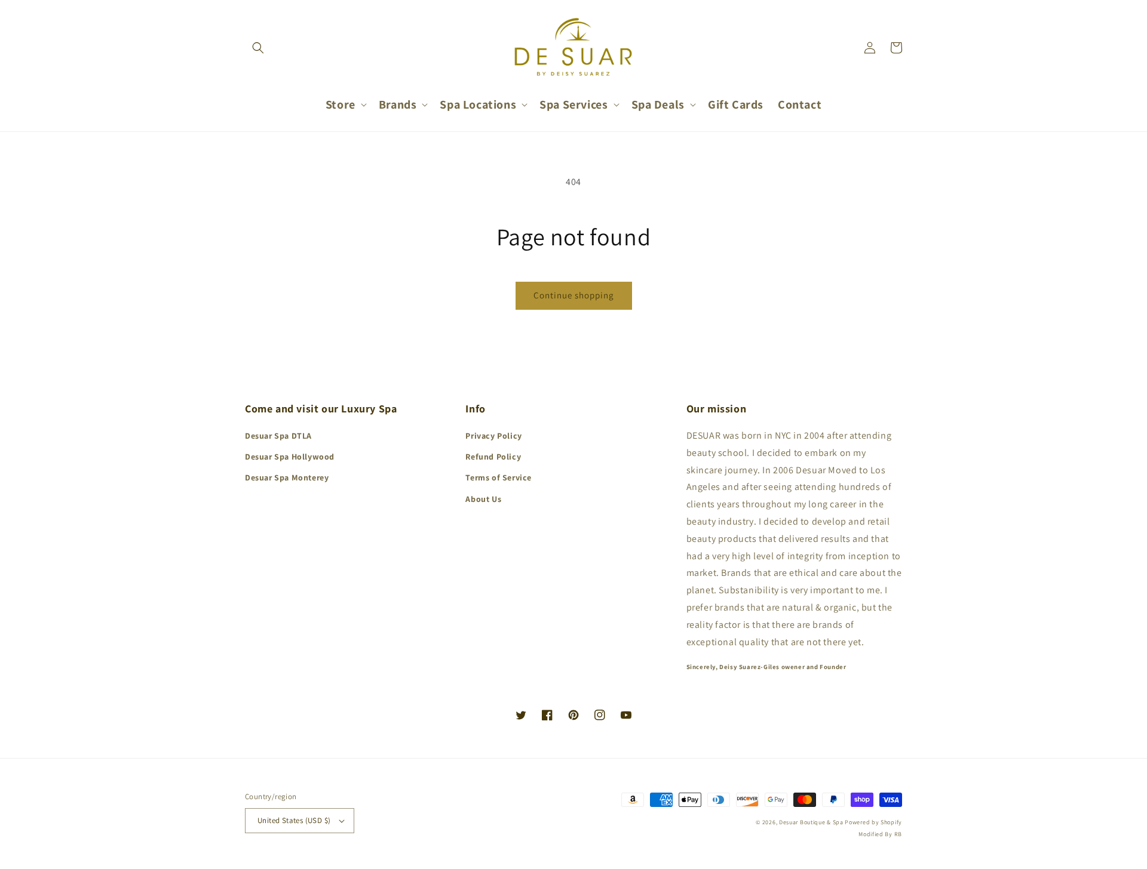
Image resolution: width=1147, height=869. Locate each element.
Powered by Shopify (873, 822)
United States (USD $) (293, 820)
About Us (483, 499)
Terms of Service (498, 477)
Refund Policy (493, 456)
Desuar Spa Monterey (287, 477)
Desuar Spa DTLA (278, 435)
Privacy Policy (493, 435)
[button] (258, 48)
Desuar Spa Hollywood (290, 456)
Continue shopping (573, 295)
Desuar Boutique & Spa (811, 822)
